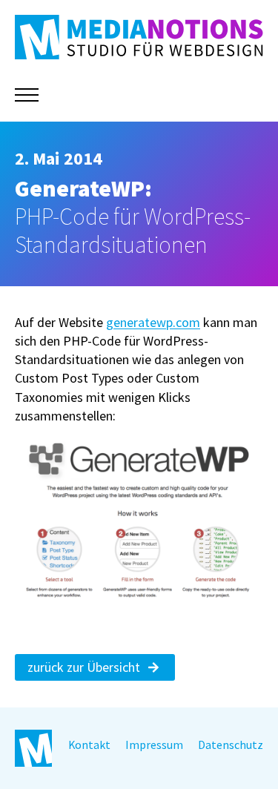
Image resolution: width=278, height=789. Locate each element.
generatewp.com (153, 322)
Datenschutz (230, 745)
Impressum (154, 745)
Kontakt (89, 745)
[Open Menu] (27, 95)
